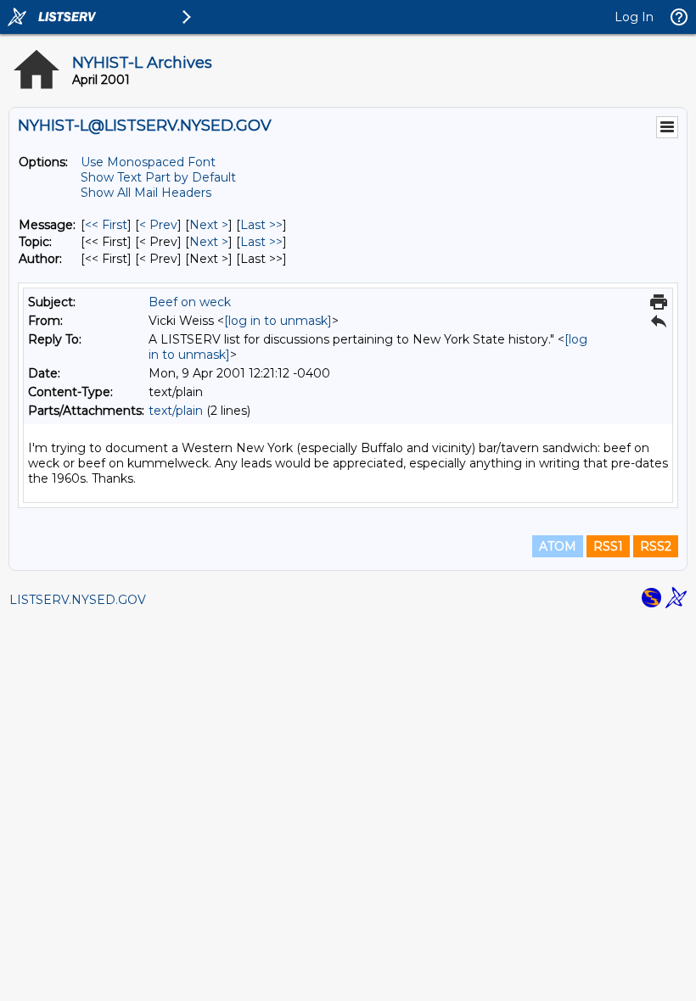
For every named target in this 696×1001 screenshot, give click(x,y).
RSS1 (608, 546)
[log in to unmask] (278, 320)
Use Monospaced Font (148, 162)
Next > (208, 224)
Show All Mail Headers (146, 192)
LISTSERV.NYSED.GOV (77, 599)
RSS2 (655, 546)
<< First (106, 224)
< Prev (158, 224)
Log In (634, 17)
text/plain (176, 410)
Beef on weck (190, 302)
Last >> (261, 224)
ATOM (557, 546)
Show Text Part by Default (158, 177)
